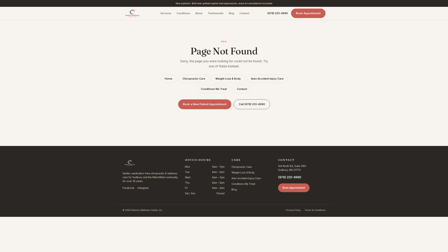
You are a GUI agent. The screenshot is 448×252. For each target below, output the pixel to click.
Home (168, 78)
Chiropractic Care (194, 78)
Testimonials (215, 13)
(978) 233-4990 (277, 13)
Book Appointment (308, 13)
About (198, 13)
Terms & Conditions (315, 210)
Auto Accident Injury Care (267, 78)
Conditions (183, 13)
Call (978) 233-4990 (252, 104)
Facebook (128, 187)
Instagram (143, 187)
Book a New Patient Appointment (204, 104)
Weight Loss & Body (228, 78)
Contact (244, 13)
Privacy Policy (293, 210)
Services (165, 13)
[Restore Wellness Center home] (132, 13)
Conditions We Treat (214, 89)
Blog (231, 13)
